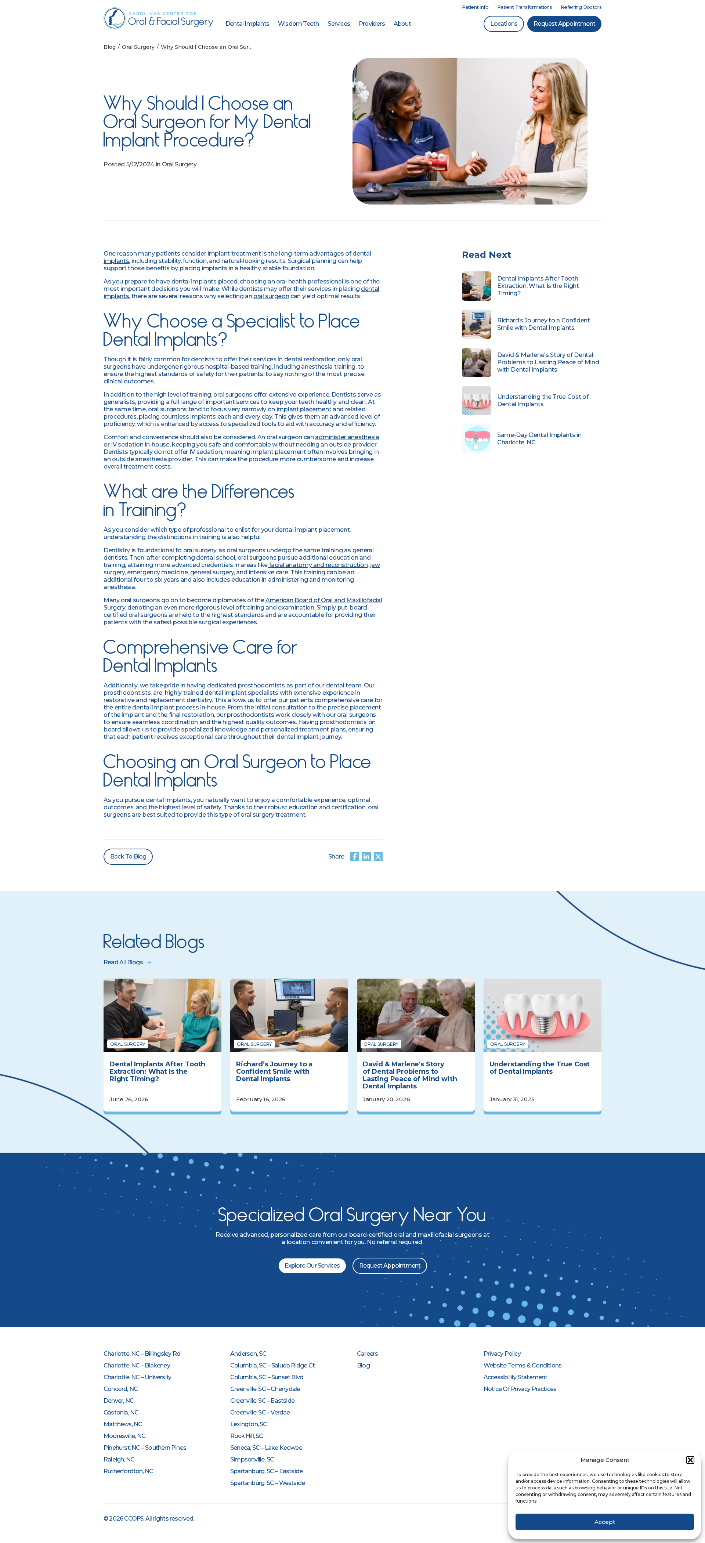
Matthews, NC (123, 1424)
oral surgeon (271, 296)
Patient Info (475, 7)
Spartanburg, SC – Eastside (266, 1471)
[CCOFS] (159, 18)
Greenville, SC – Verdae (260, 1412)
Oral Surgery (179, 164)
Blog (363, 1365)
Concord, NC (121, 1388)
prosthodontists (261, 685)
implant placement (304, 409)
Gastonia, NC (121, 1412)
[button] (690, 1460)
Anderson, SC (248, 1353)
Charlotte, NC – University (137, 1377)
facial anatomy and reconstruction (318, 564)
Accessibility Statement (515, 1377)
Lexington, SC (248, 1424)
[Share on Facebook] (354, 856)
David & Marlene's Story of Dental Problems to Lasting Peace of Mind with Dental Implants (548, 362)
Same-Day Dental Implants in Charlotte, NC (539, 438)
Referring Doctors (581, 7)
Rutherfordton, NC (128, 1471)
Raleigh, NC (119, 1459)
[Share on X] (378, 856)
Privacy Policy (502, 1353)
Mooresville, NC (124, 1435)
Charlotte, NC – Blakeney (137, 1365)
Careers (367, 1353)
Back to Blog (128, 856)
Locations (503, 23)
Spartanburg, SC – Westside (267, 1482)
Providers (372, 23)
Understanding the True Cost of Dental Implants (542, 400)
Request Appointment (564, 23)
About (402, 23)
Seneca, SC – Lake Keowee (266, 1447)
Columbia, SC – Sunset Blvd (266, 1377)
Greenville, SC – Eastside (262, 1400)
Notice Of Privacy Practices (520, 1388)
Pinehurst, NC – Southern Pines (145, 1447)
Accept (604, 1521)
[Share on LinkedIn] (366, 856)
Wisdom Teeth (298, 23)
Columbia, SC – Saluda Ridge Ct (272, 1365)
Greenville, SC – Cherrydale (265, 1388)
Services (339, 23)
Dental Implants (247, 23)
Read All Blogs (123, 962)
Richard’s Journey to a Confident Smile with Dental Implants (543, 324)
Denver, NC (119, 1400)
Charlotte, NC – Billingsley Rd (142, 1353)
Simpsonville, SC (252, 1459)
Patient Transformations (524, 7)
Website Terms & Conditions (522, 1365)
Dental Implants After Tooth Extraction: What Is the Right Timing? (538, 286)
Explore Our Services (312, 1265)
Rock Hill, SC (246, 1435)
